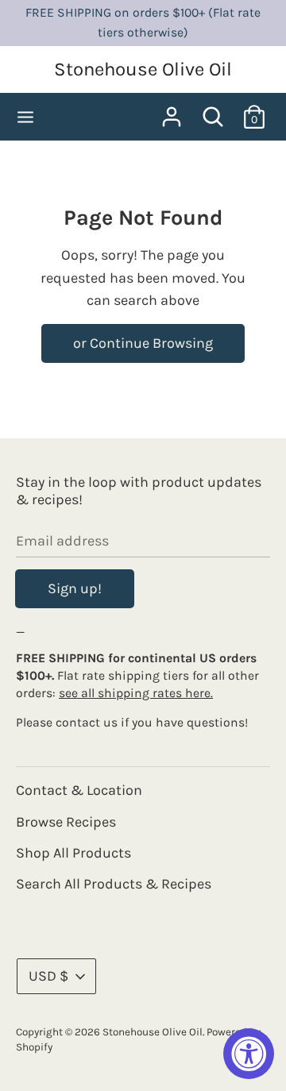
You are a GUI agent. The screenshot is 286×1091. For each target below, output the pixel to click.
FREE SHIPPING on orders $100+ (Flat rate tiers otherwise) (143, 23)
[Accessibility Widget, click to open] (248, 1053)
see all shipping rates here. (136, 693)
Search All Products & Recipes (113, 883)
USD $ (48, 976)
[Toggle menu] (25, 116)
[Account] (171, 112)
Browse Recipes (66, 822)
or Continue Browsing (143, 343)
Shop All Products (73, 853)
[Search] (213, 112)
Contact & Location (79, 790)
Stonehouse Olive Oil (143, 69)
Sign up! (75, 588)
